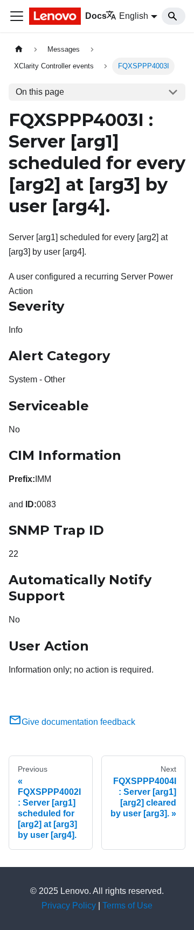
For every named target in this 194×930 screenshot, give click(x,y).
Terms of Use (127, 905)
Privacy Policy (68, 905)
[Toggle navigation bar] (17, 16)
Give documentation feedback (78, 721)
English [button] (133, 15)
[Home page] (19, 49)
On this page (40, 91)
